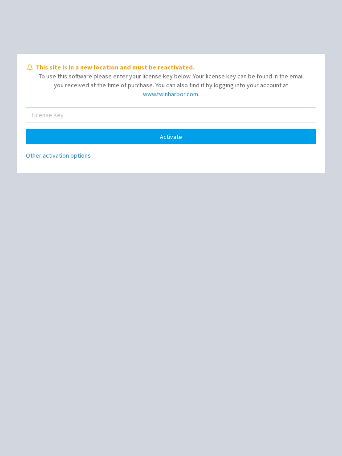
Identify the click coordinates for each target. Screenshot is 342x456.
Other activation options (58, 155)
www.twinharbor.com (170, 94)
